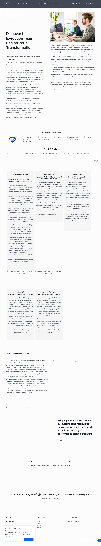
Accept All (29, 540)
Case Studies (26, 3)
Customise (10, 540)
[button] (36, 3)
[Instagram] (79, 4)
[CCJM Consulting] (8, 3)
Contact (56, 3)
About (19, 3)
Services (34, 3)
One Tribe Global (40, 360)
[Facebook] (73, 4)
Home (14, 3)
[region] (19, 534)
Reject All (19, 540)
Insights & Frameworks (45, 3)
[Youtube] (76, 4)
